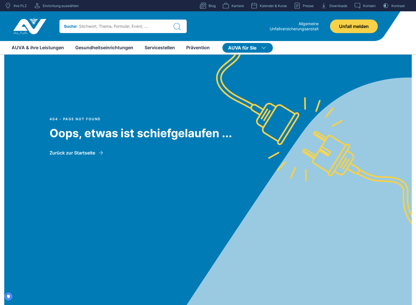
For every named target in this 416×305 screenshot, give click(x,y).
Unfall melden (354, 26)
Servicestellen (160, 47)
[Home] (29, 26)
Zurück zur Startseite (72, 153)
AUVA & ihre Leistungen (38, 47)
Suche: (70, 26)
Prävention (198, 47)
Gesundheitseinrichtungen (104, 47)
